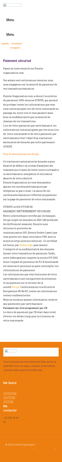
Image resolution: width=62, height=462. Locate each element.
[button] (8, 20)
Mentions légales (46, 444)
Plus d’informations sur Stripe (21, 154)
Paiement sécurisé (44, 449)
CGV (31, 453)
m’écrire (7, 426)
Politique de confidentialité (19, 449)
